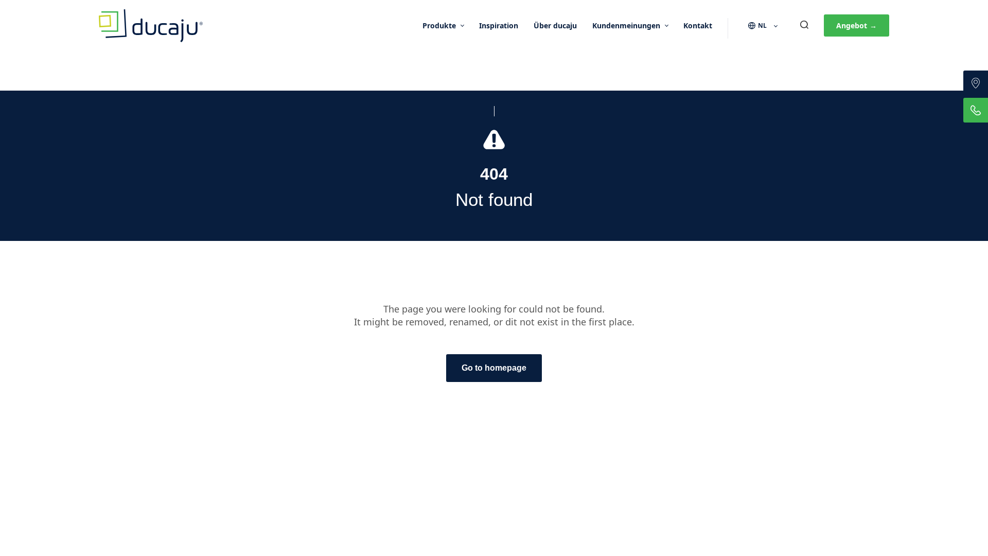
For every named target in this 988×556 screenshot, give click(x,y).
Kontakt (697, 25)
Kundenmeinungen (626, 25)
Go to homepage (494, 367)
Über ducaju (555, 25)
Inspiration (498, 25)
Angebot (856, 25)
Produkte (439, 25)
